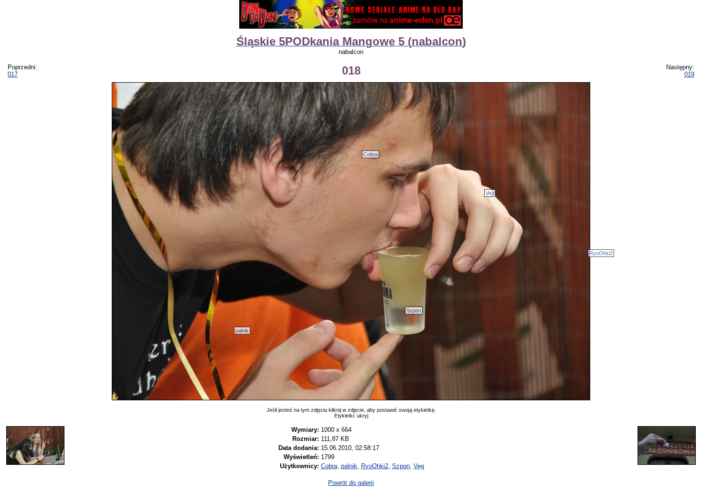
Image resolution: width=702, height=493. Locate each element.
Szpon (413, 310)
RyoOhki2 (601, 253)
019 (689, 74)
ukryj (362, 415)
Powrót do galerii (351, 482)
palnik (242, 330)
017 (13, 74)
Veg (490, 193)
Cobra (370, 154)
